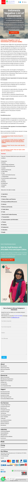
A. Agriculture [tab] (4, 194)
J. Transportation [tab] (5, 217)
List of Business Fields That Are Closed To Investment (12, 136)
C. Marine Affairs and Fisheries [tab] (8, 199)
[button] (14, 136)
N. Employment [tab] (4, 227)
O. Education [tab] (4, 229)
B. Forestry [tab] (3, 196)
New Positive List (20, 73)
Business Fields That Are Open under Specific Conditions (13, 146)
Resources (4, 375)
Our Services (5, 403)
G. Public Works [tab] (5, 209)
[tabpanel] (14, 174)
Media (2, 441)
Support (3, 389)
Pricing (3, 445)
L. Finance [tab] (3, 222)
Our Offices (4, 451)
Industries (4, 429)
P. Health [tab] (3, 232)
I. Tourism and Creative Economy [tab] (9, 214)
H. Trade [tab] (3, 211)
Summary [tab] (3, 153)
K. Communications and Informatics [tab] (9, 219)
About (3, 364)
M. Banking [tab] (3, 224)
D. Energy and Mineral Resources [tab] (9, 201)
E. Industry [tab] (3, 204)
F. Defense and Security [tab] (6, 206)
